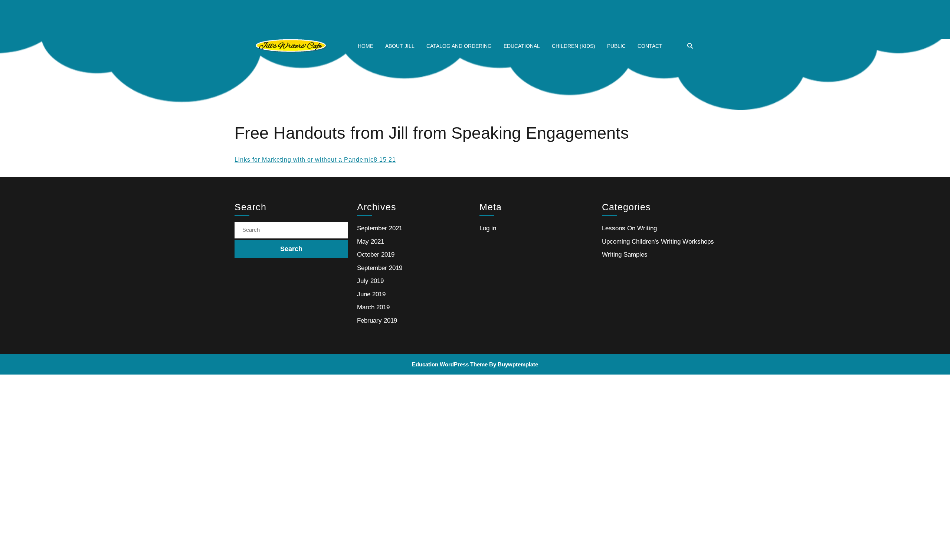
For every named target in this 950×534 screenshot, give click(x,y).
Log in (487, 228)
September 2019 (379, 267)
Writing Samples (625, 254)
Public (616, 46)
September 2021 (379, 228)
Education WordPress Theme (450, 364)
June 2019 (371, 294)
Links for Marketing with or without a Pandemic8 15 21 (315, 159)
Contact (650, 46)
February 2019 (377, 320)
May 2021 (370, 241)
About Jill (400, 46)
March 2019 (373, 307)
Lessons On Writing (629, 228)
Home (365, 46)
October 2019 (375, 254)
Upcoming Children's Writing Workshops (658, 241)
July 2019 (370, 280)
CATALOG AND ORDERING (459, 46)
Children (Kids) (573, 46)
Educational (522, 46)
